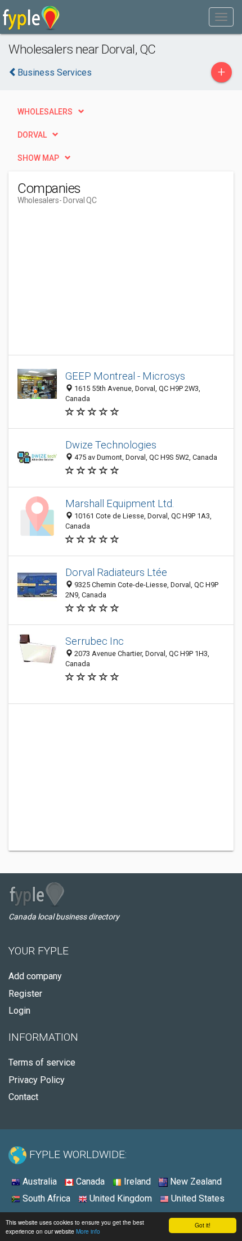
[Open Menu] (221, 17)
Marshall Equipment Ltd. (119, 503)
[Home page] (31, 17)
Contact (23, 1097)
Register (25, 993)
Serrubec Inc (94, 641)
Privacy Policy (36, 1080)
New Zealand (195, 1181)
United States (197, 1198)
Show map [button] (38, 157)
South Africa (45, 1198)
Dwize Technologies (110, 445)
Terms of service (41, 1062)
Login (19, 1010)
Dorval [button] (32, 134)
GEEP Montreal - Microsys (125, 376)
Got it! (202, 1225)
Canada (89, 1181)
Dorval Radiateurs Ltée (116, 572)
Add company (35, 976)
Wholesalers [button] (45, 111)
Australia (38, 1181)
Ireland (136, 1181)
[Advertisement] (101, 284)
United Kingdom (119, 1198)
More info (88, 1231)
